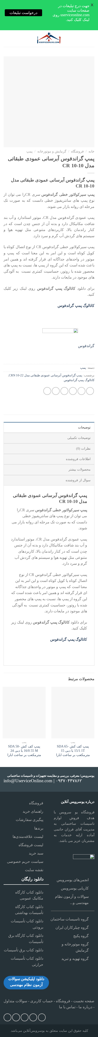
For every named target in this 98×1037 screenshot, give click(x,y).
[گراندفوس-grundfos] (60, 346)
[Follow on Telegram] (7, 1017)
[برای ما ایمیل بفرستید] (33, 1017)
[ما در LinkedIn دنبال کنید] (16, 1017)
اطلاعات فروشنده (78, 459)
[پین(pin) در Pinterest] (56, 391)
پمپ (29, 151)
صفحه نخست (83, 1001)
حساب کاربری (41, 1001)
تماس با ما (67, 1007)
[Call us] (25, 1017)
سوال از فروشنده (78, 480)
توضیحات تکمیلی (79, 438)
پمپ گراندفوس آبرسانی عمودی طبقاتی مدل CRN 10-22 (45, 375)
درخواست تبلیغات (23, 13)
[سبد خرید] (6, 38)
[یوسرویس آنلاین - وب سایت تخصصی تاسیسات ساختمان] (49, 38)
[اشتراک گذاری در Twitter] (73, 391)
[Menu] (91, 38)
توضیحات (84, 427)
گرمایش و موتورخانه (51, 151)
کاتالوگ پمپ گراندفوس (79, 380)
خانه (91, 151)
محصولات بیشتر (80, 469)
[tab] (49, 427)
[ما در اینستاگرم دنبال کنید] (42, 1017)
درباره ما (85, 1007)
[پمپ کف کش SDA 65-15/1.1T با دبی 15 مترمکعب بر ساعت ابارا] (72, 712)
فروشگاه (77, 151)
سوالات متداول (15, 1001)
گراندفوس (86, 346)
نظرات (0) (83, 448)
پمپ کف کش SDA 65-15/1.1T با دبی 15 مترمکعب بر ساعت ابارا (73, 751)
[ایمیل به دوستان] (64, 391)
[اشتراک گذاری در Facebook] (81, 391)
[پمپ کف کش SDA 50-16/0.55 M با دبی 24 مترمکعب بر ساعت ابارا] (24, 712)
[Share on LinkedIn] (47, 391)
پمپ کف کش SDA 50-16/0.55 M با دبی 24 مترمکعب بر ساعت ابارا (24, 751)
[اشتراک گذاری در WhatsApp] (90, 391)
